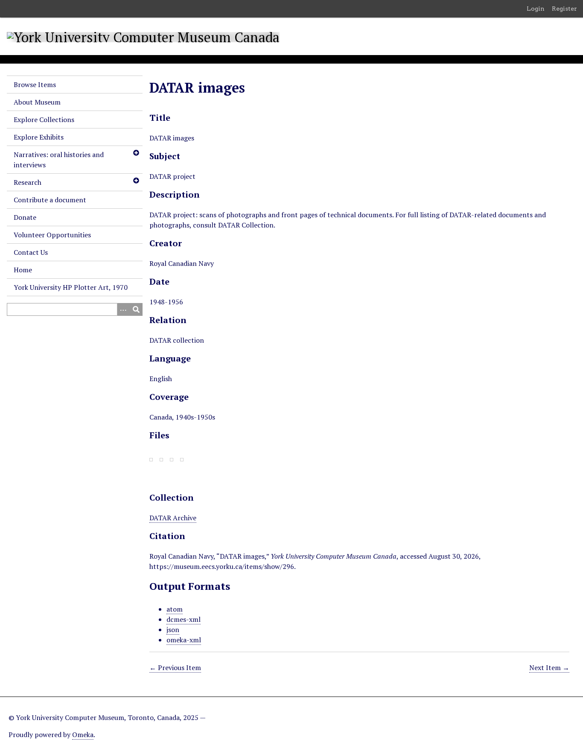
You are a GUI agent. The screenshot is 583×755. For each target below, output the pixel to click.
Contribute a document (50, 199)
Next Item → (549, 667)
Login (536, 8)
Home (23, 269)
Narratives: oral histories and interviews (59, 159)
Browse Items (35, 84)
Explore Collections (44, 119)
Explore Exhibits (39, 137)
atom (174, 609)
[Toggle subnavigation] (136, 153)
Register (564, 8)
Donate (25, 217)
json (172, 629)
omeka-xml (183, 639)
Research (27, 182)
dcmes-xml (183, 619)
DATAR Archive (172, 517)
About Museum (37, 102)
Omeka (82, 734)
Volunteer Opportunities (52, 234)
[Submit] (136, 309)
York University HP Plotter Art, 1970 (71, 287)
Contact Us (31, 252)
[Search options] (123, 309)
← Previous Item (175, 667)
